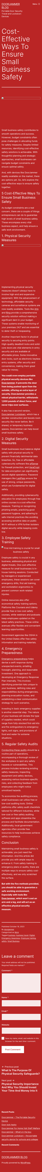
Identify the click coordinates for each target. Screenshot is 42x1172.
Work (17, 932)
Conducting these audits (14, 750)
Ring (8, 312)
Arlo (36, 309)
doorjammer (9, 929)
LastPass (20, 478)
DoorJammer (8, 383)
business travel (22, 935)
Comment (7, 970)
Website (5, 1025)
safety (4, 941)
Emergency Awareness (11, 938)
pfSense (34, 463)
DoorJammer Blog (14, 1157)
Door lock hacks (9, 1125)
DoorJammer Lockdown (14, 414)
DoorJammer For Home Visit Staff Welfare (21, 1128)
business (11, 935)
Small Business (13, 941)
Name (5, 997)
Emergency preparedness (15, 659)
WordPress (25, 1163)
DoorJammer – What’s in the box (16, 1132)
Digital (32, 935)
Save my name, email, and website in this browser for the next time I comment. (22, 1039)
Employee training (28, 938)
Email (5, 1011)
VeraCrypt (34, 467)
